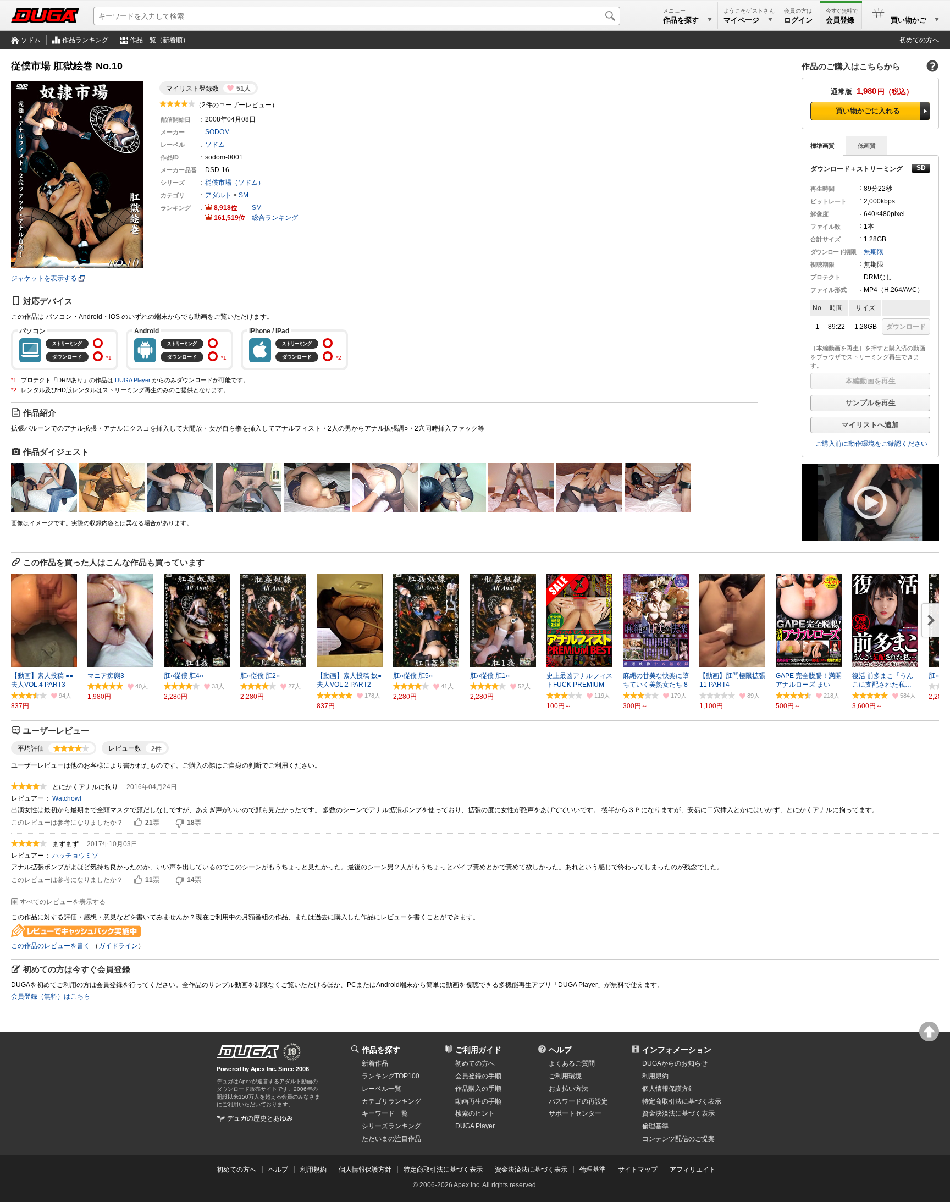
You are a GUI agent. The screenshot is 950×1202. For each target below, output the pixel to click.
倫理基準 (655, 1126)
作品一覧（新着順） (159, 40)
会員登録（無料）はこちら (50, 996)
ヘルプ (560, 1049)
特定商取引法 (681, 1101)
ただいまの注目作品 (391, 1139)
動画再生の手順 (478, 1101)
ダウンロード (906, 326)
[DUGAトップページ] (45, 15)
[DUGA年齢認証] (248, 1051)
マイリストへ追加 (870, 425)
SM (243, 195)
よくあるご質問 (572, 1063)
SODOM (217, 132)
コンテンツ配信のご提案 (678, 1139)
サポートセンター (575, 1113)
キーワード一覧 (385, 1113)
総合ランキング (275, 218)
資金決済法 (678, 1113)
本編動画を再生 (871, 381)
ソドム (31, 40)
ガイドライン (118, 946)
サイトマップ (638, 1169)
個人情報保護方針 (668, 1089)
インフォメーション (676, 1049)
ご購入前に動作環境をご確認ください (871, 444)
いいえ (180, 823)
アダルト (218, 195)
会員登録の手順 (478, 1076)
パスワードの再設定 (578, 1101)
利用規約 (655, 1076)
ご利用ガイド (478, 1049)
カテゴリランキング (391, 1101)
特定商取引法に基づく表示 (443, 1169)
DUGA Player (133, 380)
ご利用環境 (565, 1076)
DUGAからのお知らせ (675, 1063)
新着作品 (375, 1063)
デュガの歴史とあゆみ (260, 1118)
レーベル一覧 (381, 1089)
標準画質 (822, 145)
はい (138, 823)
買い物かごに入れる (868, 111)
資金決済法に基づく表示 (531, 1169)
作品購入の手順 (478, 1089)
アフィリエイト (693, 1169)
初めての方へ (919, 40)
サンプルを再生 (871, 403)
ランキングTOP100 (390, 1076)
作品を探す (381, 1049)
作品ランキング (85, 40)
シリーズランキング (391, 1126)
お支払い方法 (568, 1089)
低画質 (867, 145)
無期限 (873, 252)
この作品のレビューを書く (50, 946)
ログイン (798, 20)
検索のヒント (475, 1113)
